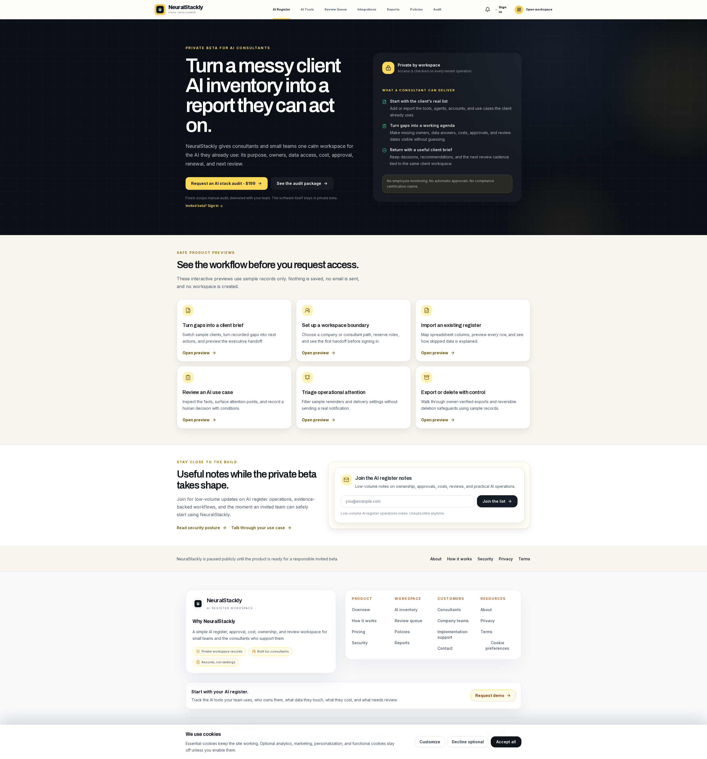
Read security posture (198, 527)
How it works (459, 558)
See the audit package (299, 183)
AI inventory (406, 609)
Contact (445, 648)
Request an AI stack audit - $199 (223, 183)
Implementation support (452, 634)
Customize (430, 741)
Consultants (449, 609)
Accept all (506, 741)
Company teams (453, 620)
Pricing (358, 631)
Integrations (366, 9)
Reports (393, 9)
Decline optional (468, 741)
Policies (416, 9)
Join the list (493, 501)
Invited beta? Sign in (202, 206)
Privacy (506, 558)
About (436, 558)
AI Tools (307, 9)
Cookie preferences (497, 645)
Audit (437, 9)
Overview (361, 609)
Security (485, 558)
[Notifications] (488, 10)
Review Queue (336, 9)
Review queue (408, 620)
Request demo (489, 695)
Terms (524, 558)
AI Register (281, 9)
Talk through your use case (258, 527)
